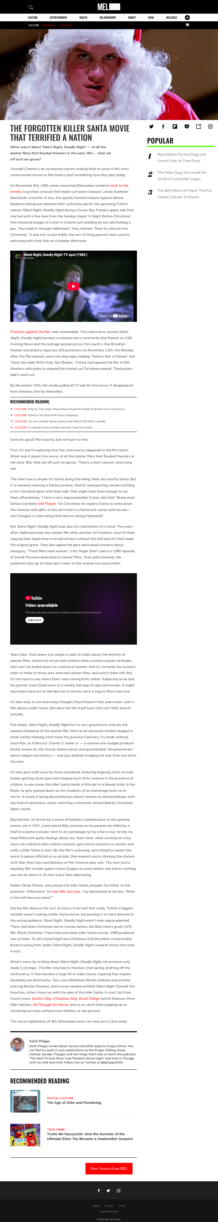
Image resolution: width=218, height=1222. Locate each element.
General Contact (109, 1211)
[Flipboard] (175, 126)
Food (151, 18)
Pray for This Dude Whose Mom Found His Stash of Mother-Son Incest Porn (69, 409)
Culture (33, 18)
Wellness (171, 18)
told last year (66, 891)
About (96, 1205)
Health (83, 18)
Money (132, 18)
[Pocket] (186, 126)
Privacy (109, 1205)
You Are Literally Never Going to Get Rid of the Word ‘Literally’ (60, 421)
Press (122, 1205)
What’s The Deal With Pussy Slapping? (46, 415)
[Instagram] (210, 126)
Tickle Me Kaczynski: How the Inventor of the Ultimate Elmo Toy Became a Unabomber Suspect (90, 1136)
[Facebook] (163, 126)
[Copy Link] (198, 126)
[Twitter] (151, 126)
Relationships (108, 18)
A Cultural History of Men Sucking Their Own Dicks (53, 427)
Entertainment (58, 18)
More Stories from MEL (109, 1168)
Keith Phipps (49, 25)
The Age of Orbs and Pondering (74, 1103)
